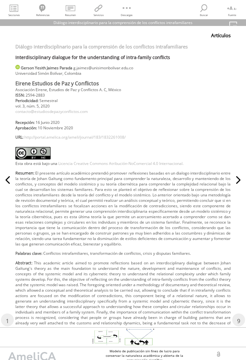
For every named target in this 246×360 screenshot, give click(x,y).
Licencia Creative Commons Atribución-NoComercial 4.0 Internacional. (121, 163)
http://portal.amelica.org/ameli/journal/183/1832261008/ (75, 137)
